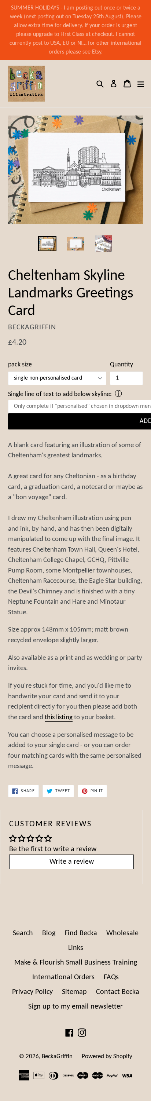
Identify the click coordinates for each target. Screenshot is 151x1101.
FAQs (111, 977)
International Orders (63, 977)
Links (75, 948)
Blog (48, 933)
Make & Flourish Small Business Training (75, 962)
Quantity (121, 364)
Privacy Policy (32, 992)
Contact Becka (117, 992)
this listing (59, 717)
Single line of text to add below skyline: (60, 394)
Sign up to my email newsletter (75, 1006)
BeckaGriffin (57, 1056)
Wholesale (122, 933)
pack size (20, 364)
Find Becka (81, 933)
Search (23, 933)
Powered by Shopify (107, 1056)
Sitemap (74, 992)
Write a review (71, 862)
